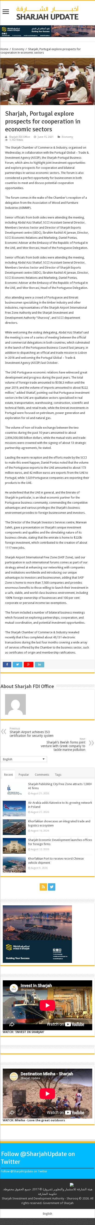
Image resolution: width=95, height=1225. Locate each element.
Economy (18, 49)
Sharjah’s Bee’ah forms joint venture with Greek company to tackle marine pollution (63, 744)
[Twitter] (51, 887)
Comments (42, 774)
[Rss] (43, 887)
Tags (58, 774)
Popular (24, 774)
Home (4, 49)
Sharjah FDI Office (19, 136)
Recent (8, 774)
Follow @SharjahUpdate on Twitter (24, 1171)
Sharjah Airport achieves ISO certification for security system (31, 732)
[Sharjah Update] (47, 12)
